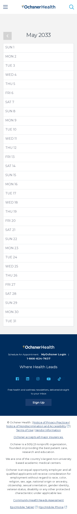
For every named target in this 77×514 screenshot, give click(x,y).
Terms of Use (24, 430)
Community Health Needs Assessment (38, 500)
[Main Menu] (5, 7)
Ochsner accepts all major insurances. (39, 437)
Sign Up (42, 402)
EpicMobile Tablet (22, 507)
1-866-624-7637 (38, 358)
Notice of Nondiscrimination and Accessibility (36, 426)
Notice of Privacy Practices (51, 422)
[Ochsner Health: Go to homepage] (38, 6)
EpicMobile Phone (51, 507)
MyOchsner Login (53, 354)
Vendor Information (48, 430)
